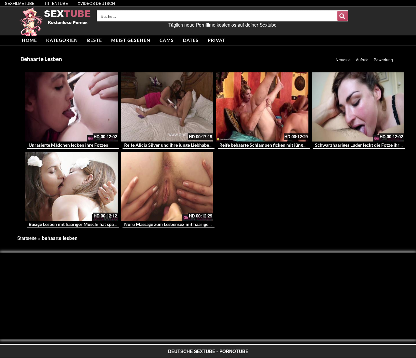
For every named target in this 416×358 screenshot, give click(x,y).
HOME (29, 40)
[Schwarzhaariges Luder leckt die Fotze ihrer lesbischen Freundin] (358, 107)
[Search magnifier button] (342, 16)
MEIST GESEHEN (130, 40)
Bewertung (383, 59)
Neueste (343, 59)
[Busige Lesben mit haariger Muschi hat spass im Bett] (71, 186)
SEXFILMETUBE (19, 3)
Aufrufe (362, 59)
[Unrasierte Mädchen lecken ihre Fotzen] (71, 107)
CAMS (167, 40)
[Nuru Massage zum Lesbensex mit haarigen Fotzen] (167, 186)
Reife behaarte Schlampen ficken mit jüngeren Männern (275, 145)
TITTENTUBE (56, 3)
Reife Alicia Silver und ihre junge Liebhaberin (169, 145)
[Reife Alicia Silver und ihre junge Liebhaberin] (167, 107)
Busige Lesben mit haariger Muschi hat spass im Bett (81, 224)
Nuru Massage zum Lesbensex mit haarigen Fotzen (175, 224)
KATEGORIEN (62, 40)
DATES (191, 40)
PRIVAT (216, 40)
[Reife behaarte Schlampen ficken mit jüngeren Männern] (262, 107)
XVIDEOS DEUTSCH (96, 3)
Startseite (27, 238)
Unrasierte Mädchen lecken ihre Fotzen (68, 145)
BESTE (94, 40)
